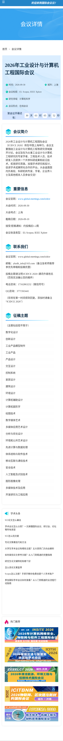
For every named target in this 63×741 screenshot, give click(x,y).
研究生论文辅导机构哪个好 (18, 561)
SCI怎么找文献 (12, 536)
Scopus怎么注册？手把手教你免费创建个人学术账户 (29, 574)
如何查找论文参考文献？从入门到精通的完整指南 (28, 555)
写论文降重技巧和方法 (15, 542)
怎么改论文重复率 (13, 567)
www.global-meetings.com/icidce (34, 199)
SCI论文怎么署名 (13, 520)
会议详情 (16, 49)
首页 (4, 49)
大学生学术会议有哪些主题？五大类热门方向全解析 (29, 548)
